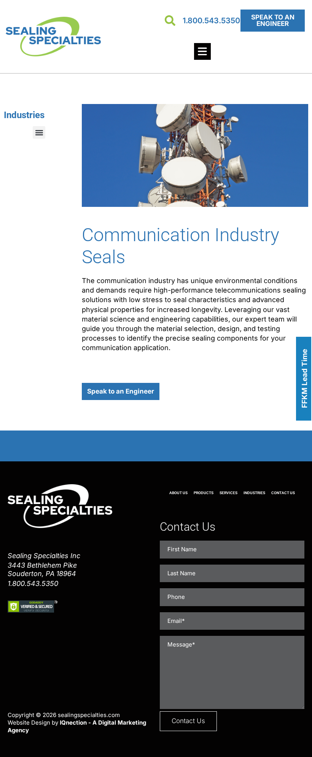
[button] (39, 132)
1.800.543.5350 (211, 20)
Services (228, 493)
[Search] (170, 20)
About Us (178, 493)
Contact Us (283, 493)
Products (203, 493)
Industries (254, 493)
